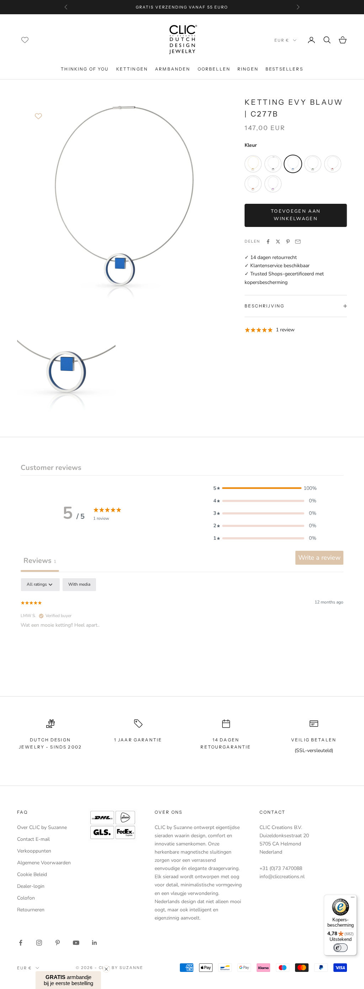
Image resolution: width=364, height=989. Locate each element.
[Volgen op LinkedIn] (94, 942)
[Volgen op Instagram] (39, 942)
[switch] (340, 947)
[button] (264, 488)
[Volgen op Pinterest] (57, 942)
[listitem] (253, 163)
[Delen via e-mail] (298, 241)
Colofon (26, 898)
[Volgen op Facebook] (20, 942)
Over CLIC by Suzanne (42, 827)
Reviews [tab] (39, 560)
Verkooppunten (34, 851)
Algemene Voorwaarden (44, 862)
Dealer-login (30, 886)
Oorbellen (214, 69)
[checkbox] (79, 584)
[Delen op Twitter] (278, 241)
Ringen (247, 69)
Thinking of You (85, 69)
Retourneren (30, 909)
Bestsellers (284, 69)
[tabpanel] (182, 624)
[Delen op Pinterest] (288, 241)
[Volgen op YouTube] (76, 942)
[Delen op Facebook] (268, 241)
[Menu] (352, 899)
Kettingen (132, 69)
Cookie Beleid (32, 874)
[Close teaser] (106, 969)
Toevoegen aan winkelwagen (296, 215)
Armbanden (172, 69)
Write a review (319, 557)
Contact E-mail (33, 839)
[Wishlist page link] (24, 39)
